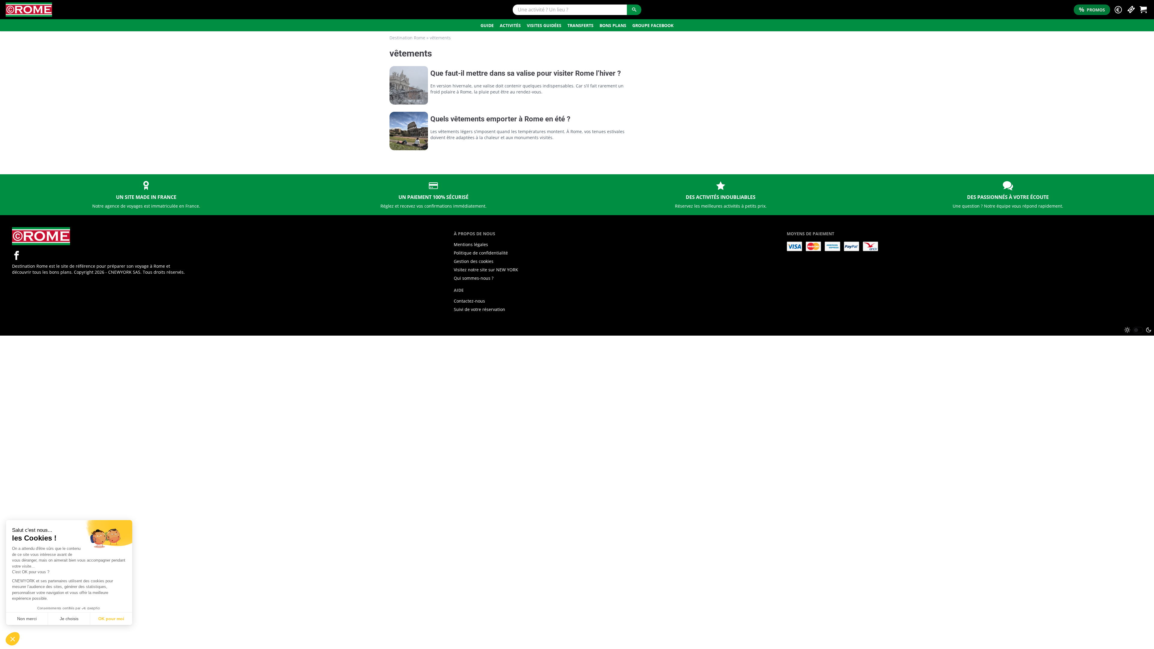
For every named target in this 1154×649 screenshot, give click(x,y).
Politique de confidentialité (481, 253)
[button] (1118, 10)
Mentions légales (471, 244)
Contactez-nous (469, 301)
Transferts (580, 25)
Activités (510, 25)
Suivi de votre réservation (479, 309)
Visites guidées (544, 25)
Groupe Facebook (652, 25)
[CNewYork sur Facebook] (16, 255)
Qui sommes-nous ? (473, 278)
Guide (487, 25)
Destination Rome (407, 38)
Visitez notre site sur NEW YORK (486, 270)
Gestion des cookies (473, 261)
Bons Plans (613, 25)
